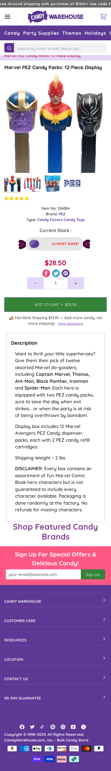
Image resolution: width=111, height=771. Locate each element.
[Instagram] (63, 726)
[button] (12, 33)
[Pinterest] (52, 726)
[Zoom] (14, 162)
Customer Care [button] (20, 620)
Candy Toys (74, 219)
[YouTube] (73, 726)
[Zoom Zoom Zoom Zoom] (55, 122)
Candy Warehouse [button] (22, 601)
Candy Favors (50, 219)
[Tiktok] (42, 726)
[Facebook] (22, 726)
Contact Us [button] (16, 678)
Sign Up (93, 574)
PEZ (62, 214)
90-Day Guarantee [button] (22, 698)
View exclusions (70, 323)
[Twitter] (32, 726)
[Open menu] (12, 17)
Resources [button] (15, 640)
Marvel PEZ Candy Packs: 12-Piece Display (53, 67)
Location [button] (13, 659)
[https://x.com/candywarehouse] (83, 726)
